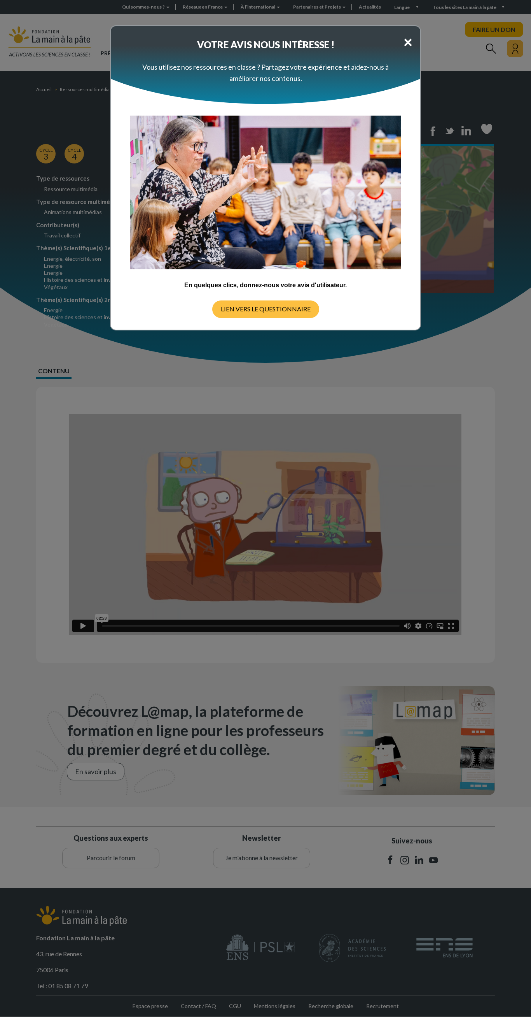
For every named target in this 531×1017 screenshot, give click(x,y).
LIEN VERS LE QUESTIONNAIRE (266, 309)
